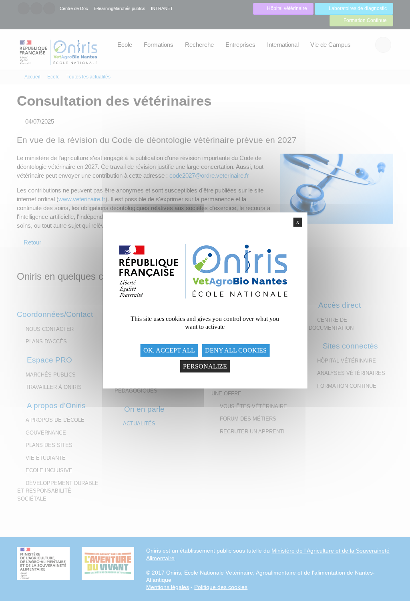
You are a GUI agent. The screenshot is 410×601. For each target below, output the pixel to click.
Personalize (205, 366)
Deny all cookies (236, 350)
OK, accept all (169, 350)
